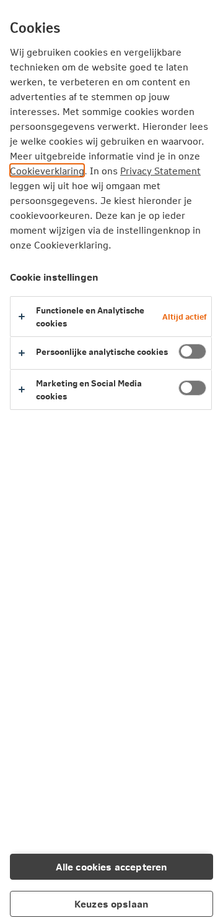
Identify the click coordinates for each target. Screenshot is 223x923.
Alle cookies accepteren (112, 866)
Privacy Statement (160, 170)
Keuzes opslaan (111, 903)
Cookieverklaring (47, 170)
